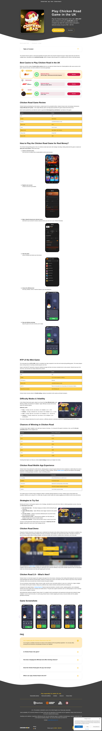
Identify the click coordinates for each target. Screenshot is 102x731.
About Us (61, 695)
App (49, 1)
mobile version (60, 470)
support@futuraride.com (53, 720)
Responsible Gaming (34, 695)
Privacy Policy (69, 695)
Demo (52, 1)
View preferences (96, 726)
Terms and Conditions (46, 695)
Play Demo (70, 30)
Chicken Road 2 (57, 1)
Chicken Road (44, 1)
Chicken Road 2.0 (38, 587)
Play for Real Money (58, 30)
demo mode (32, 566)
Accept (79, 726)
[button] (99, 718)
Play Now (74, 74)
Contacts (55, 695)
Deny (87, 726)
